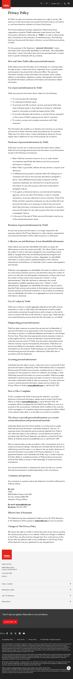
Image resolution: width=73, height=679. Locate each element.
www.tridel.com (41, 521)
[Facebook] (7, 634)
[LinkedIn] (20, 634)
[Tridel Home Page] (6, 3)
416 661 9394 (7, 573)
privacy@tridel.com (35, 385)
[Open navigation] (68, 3)
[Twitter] (15, 634)
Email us (4, 576)
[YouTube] (24, 634)
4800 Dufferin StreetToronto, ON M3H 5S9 (8, 568)
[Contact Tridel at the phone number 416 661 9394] (65, 3)
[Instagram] (11, 634)
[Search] (41, 3)
